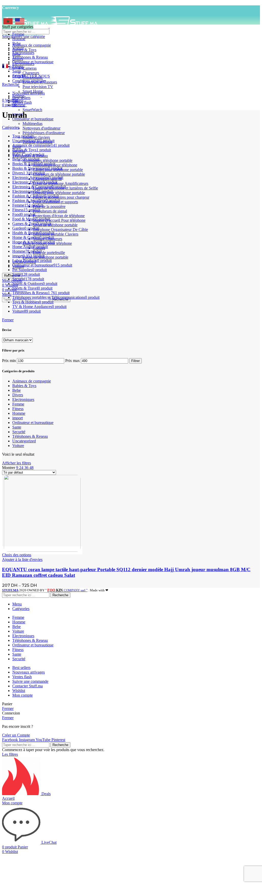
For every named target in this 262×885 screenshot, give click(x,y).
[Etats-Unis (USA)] (19, 23)
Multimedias (32, 123)
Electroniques (23, 399)
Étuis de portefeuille (49, 252)
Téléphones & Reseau (30, 436)
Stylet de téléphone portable (55, 225)
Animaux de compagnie (31, 45)
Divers (17, 395)
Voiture (18, 445)
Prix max (72, 360)
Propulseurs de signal (50, 211)
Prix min (9, 360)
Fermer (8, 320)
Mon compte (22, 695)
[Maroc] (8, 23)
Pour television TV (38, 86)
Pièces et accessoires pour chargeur (61, 197)
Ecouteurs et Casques (40, 82)
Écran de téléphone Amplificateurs (60, 183)
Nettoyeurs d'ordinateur (41, 128)
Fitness (18, 409)
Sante (16, 427)
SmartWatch (32, 110)
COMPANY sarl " (67, 590)
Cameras (30, 68)
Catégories (10, 127)
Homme (18, 105)
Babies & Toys (24, 50)
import (17, 418)
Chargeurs (31, 73)
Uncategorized (24, 441)
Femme (18, 404)
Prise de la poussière (49, 206)
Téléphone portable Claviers (55, 234)
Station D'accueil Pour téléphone (59, 220)
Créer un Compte (16, 735)
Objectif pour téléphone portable (59, 192)
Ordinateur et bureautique (32, 119)
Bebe (16, 390)
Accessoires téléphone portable (47, 160)
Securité (18, 432)
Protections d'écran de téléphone (59, 216)
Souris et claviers (36, 137)
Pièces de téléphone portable (45, 257)
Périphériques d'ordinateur (44, 133)
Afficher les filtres (16, 463)
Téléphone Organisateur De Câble (60, 229)
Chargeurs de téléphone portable (59, 174)
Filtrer (135, 361)
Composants (32, 77)
